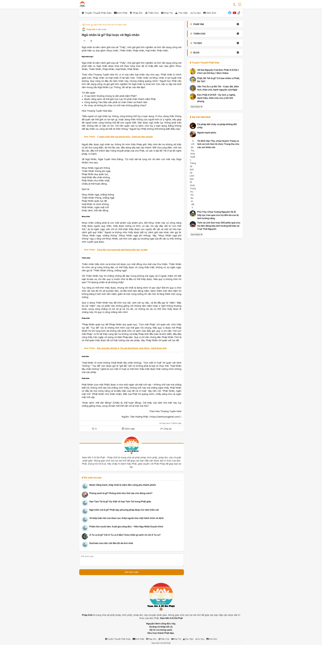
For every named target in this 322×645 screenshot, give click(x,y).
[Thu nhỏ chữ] (84, 40)
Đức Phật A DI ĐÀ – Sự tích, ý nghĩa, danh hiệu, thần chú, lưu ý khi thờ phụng (216, 98)
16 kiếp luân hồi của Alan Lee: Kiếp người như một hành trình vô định (126, 518)
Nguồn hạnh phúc (206, 132)
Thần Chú (153, 13)
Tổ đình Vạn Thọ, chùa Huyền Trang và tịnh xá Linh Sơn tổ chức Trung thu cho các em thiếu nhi (218, 144)
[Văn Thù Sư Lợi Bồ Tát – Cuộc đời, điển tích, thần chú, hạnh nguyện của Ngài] (193, 90)
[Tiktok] (238, 13)
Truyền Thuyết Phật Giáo (98, 13)
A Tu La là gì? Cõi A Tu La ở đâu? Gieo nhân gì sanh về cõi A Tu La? (125, 535)
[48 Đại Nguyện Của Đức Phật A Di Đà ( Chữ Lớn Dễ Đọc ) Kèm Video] (193, 73)
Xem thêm (195, 106)
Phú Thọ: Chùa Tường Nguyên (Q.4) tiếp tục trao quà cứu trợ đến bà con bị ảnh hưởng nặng (218, 215)
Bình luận (130, 428)
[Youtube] (234, 13)
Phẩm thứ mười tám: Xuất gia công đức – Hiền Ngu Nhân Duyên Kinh (126, 526)
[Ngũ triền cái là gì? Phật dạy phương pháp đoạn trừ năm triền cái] (85, 513)
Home (87, 24)
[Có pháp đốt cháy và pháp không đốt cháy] (193, 128)
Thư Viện (183, 13)
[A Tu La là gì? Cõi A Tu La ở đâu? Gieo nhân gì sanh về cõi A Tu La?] (85, 538)
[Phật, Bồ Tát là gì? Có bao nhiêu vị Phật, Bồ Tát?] (193, 82)
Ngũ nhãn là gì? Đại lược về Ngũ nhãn (110, 24)
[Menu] (239, 4)
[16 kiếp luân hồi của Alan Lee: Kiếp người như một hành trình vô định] (85, 522)
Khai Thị (168, 13)
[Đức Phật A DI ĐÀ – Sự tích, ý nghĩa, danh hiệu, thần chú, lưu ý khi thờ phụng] (193, 99)
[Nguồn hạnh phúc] (193, 136)
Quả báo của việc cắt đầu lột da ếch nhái (111, 543)
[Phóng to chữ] (91, 40)
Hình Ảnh (211, 13)
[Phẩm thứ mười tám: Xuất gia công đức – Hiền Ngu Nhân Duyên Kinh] (85, 530)
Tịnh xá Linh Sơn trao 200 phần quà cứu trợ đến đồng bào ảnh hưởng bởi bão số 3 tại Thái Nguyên (218, 225)
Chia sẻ (167, 428)
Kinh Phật (122, 13)
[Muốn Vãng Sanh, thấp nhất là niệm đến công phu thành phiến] (85, 488)
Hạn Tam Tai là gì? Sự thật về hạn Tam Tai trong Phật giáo (120, 501)
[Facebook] (229, 13)
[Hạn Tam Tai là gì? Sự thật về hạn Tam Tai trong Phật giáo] (85, 505)
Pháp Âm (138, 13)
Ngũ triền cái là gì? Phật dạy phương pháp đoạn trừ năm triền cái (124, 509)
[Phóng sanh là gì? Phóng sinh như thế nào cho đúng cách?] (85, 497)
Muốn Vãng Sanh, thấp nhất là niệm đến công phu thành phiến (122, 485)
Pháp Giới (90, 29)
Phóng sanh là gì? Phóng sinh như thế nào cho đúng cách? (120, 493)
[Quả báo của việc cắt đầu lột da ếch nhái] (85, 547)
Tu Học (197, 13)
